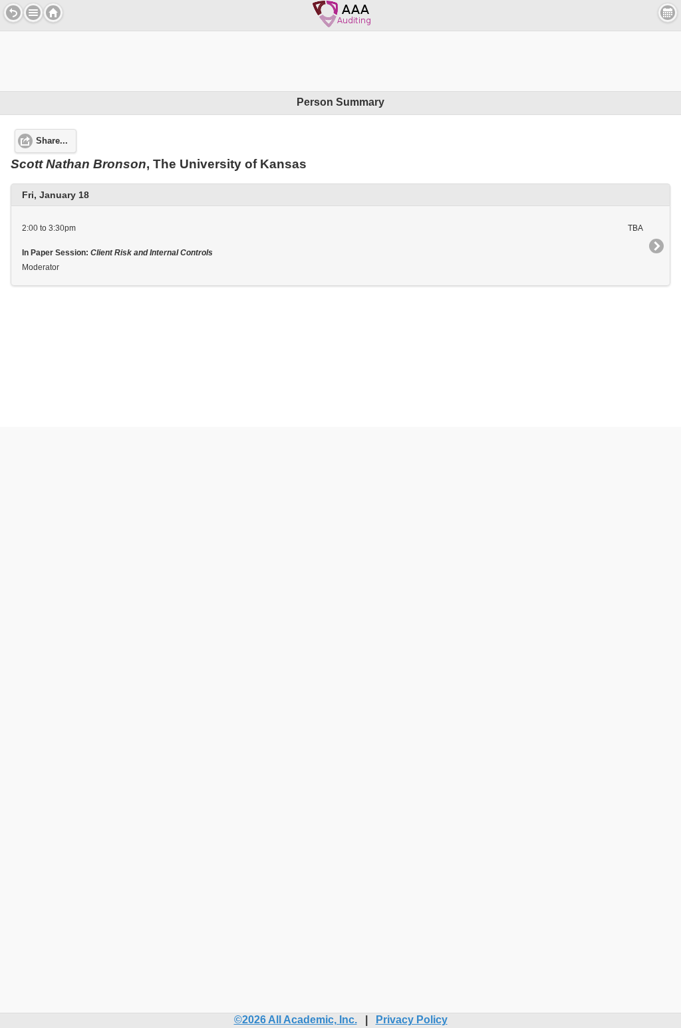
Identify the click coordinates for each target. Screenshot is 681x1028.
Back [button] (13, 13)
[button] (33, 13)
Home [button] (53, 13)
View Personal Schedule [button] (668, 13)
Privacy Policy (412, 1019)
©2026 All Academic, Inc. (295, 1019)
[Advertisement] (340, 61)
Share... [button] (52, 141)
